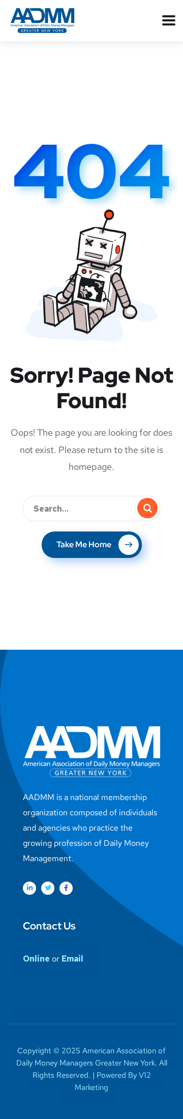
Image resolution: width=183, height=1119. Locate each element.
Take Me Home (83, 544)
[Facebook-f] (66, 888)
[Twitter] (47, 888)
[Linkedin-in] (29, 888)
